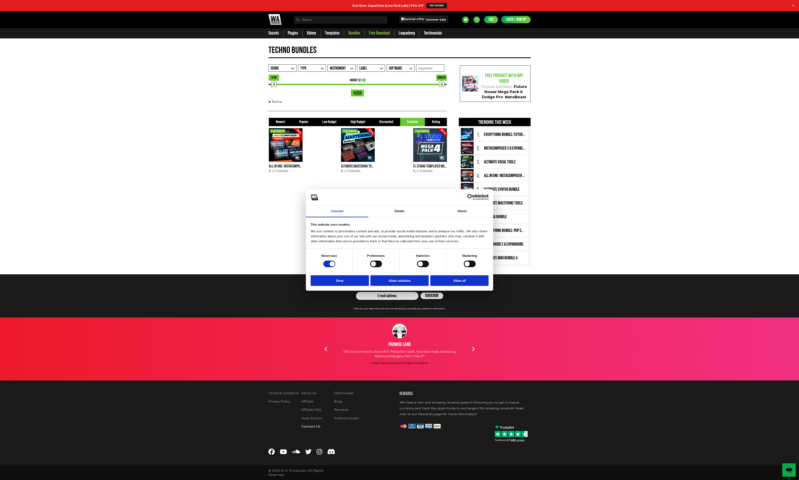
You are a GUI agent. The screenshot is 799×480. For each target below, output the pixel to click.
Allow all (459, 280)
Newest (280, 122)
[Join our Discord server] (331, 452)
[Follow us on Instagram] (319, 452)
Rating (436, 122)
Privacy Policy (279, 401)
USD (491, 19)
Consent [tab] (337, 211)
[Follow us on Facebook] (271, 452)
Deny (340, 280)
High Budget (358, 122)
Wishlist (476, 19)
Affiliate (307, 401)
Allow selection (399, 280)
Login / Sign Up (516, 19)
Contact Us (310, 426)
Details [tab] (400, 211)
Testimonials (344, 393)
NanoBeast (515, 97)
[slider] (274, 84)
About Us (308, 393)
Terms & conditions (283, 393)
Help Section (311, 418)
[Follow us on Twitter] (308, 452)
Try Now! (436, 5)
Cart (465, 19)
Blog (338, 401)
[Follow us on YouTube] (283, 452)
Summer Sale (435, 19)
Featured (412, 122)
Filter (357, 93)
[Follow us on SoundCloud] (296, 452)
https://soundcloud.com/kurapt (399, 367)
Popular (303, 122)
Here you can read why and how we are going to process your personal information (399, 308)
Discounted (386, 122)
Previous (326, 349)
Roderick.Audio (346, 418)
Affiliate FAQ (311, 410)
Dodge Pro (492, 97)
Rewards (341, 410)
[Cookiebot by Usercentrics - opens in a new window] (470, 197)
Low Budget (329, 122)
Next (473, 349)
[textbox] (340, 19)
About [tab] (461, 211)
